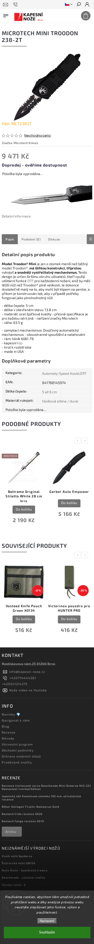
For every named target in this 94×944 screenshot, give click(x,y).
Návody (8, 738)
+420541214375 (15, 684)
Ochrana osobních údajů (21, 756)
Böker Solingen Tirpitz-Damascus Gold (30, 806)
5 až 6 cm (49, 392)
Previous (78, 440)
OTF (30, 281)
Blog (5, 726)
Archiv (11, 832)
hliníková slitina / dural (60, 401)
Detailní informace (16, 216)
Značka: (20, 143)
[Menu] (6, 14)
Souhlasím (47, 932)
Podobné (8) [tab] (31, 239)
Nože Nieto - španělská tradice (25, 870)
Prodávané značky (17, 762)
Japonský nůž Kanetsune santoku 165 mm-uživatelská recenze (41, 797)
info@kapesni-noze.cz (27, 672)
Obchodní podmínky (18, 750)
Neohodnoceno (37, 135)
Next (85, 440)
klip (20, 343)
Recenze (9, 732)
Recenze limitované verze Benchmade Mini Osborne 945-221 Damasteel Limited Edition (46, 787)
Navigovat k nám (16, 720)
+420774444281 (22, 678)
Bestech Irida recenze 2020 (22, 813)
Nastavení (47, 921)
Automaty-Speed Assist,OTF (64, 373)
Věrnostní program (17, 744)
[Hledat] (78, 4)
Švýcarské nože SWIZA (18, 863)
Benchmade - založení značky (24, 877)
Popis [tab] (10, 239)
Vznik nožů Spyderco (17, 856)
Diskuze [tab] (54, 239)
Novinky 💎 (11, 714)
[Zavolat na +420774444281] (16, 4)
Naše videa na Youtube (28, 690)
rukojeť (8, 272)
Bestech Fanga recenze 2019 (23, 821)
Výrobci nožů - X (14, 884)
